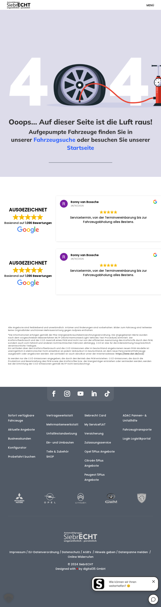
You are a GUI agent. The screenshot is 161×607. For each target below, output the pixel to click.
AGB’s (87, 552)
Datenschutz (71, 552)
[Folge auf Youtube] (80, 394)
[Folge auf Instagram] (67, 394)
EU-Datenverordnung (43, 552)
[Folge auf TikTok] (107, 394)
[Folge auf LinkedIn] (94, 394)
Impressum (17, 552)
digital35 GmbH (94, 569)
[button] (8, 598)
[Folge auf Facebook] (54, 394)
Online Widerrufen (80, 557)
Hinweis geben (105, 552)
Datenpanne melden (133, 552)
